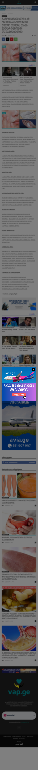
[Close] (33, 369)
